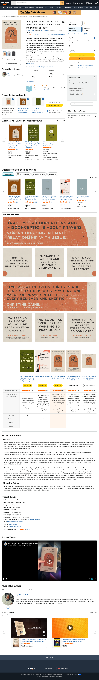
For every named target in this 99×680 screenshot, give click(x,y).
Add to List (75, 104)
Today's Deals (78, 7)
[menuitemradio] (92, 579)
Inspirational (46, 16)
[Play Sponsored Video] (70, 628)
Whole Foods (68, 7)
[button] (3, 8)
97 (86, 200)
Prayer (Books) (12, 524)
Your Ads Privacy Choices (70, 674)
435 (69, 202)
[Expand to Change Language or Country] (70, 3)
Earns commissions (44, 543)
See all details (30, 81)
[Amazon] (5, 2)
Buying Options (73, 385)
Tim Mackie (44, 30)
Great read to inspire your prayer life (19, 545)
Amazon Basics (29, 7)
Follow (18, 74)
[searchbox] (38, 3)
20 (51, 202)
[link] (23, 101)
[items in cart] (96, 2)
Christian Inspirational (14, 526)
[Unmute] (95, 579)
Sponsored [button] (4, 615)
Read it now (48, 90)
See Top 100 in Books (33, 519)
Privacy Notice (35, 674)
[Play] (3, 579)
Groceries (59, 7)
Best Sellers (40, 7)
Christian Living (37, 16)
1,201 (35, 202)
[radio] (75, 23)
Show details (52, 114)
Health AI (9, 7)
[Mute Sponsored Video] (44, 636)
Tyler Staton (31, 30)
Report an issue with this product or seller (40, 67)
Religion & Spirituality (12, 16)
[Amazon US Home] (31, 669)
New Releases (49, 7)
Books (86, 7)
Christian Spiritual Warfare (15, 521)
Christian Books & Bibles (25, 16)
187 (17, 202)
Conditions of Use (25, 674)
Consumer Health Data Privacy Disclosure (51, 674)
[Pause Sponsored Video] (44, 632)
